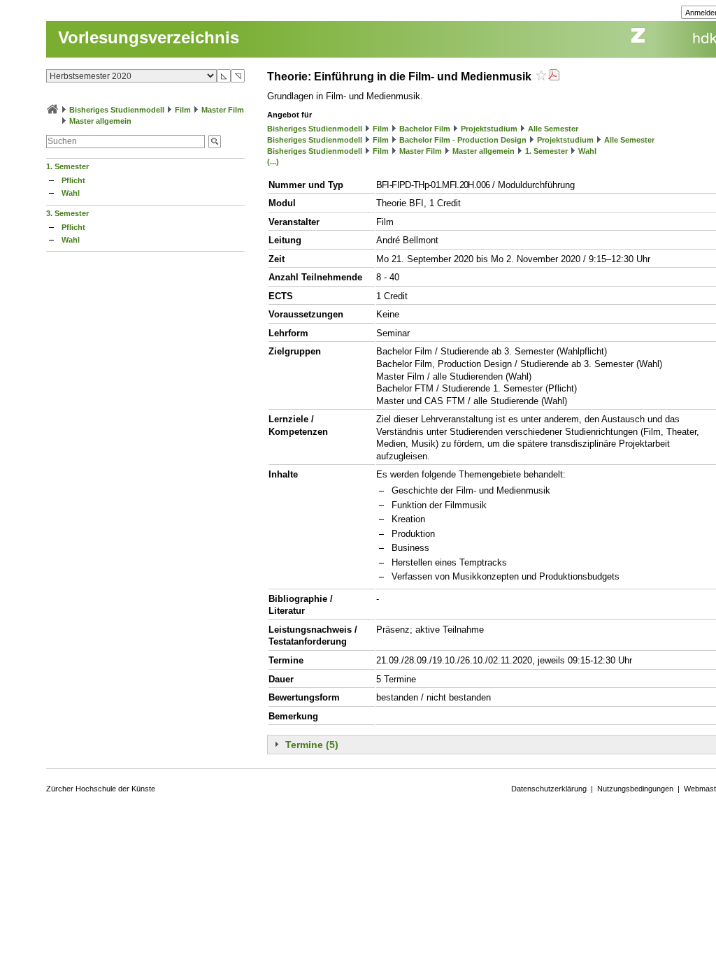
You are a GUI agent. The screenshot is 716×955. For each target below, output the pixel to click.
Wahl (71, 193)
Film (183, 110)
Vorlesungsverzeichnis (148, 37)
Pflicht (73, 180)
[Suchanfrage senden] (214, 141)
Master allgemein (100, 121)
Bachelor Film (424, 128)
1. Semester (67, 166)
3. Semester (67, 213)
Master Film (222, 110)
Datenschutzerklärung (549, 788)
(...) (273, 161)
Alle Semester (553, 128)
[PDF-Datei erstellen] (553, 76)
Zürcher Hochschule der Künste (100, 788)
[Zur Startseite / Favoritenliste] (52, 110)
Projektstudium (489, 128)
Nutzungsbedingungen (635, 788)
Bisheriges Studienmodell (116, 110)
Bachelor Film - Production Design (463, 140)
